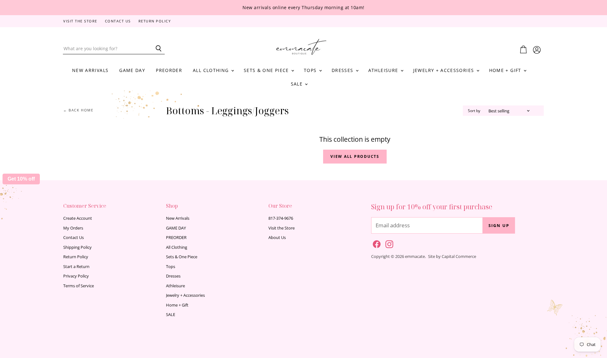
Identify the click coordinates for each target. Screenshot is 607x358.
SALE (297, 84)
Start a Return (76, 266)
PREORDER (169, 70)
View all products (354, 156)
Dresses (343, 70)
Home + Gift (506, 70)
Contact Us (118, 21)
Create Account (77, 218)
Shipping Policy (77, 247)
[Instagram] (388, 243)
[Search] (156, 48)
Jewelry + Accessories (444, 70)
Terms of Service (78, 286)
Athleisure (384, 70)
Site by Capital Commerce (452, 256)
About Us (277, 237)
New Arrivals (90, 70)
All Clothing (211, 70)
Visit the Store (80, 21)
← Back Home (78, 110)
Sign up (498, 225)
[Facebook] (375, 243)
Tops (311, 70)
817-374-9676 (280, 218)
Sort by (474, 111)
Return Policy (154, 21)
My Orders (73, 228)
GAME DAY (132, 70)
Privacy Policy (76, 276)
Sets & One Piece (267, 70)
